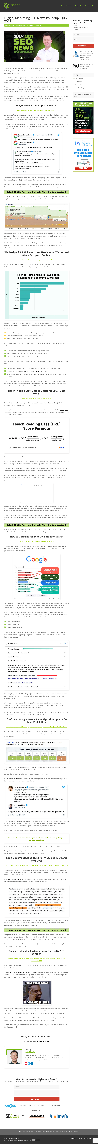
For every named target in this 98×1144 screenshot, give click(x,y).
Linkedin (91, 1138)
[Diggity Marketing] (12, 5)
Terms (57, 1131)
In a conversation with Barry (13, 779)
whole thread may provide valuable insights (21, 972)
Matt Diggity (10, 25)
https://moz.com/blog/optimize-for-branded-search (36, 541)
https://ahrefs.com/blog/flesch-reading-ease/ (37, 398)
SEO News (38, 25)
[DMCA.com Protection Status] (36, 1140)
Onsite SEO (78, 85)
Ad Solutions (37, 1131)
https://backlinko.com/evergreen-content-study (36, 260)
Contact (87, 6)
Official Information (74, 1131)
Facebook (73, 1138)
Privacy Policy (63, 1131)
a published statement (13, 879)
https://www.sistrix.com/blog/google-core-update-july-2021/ (37, 110)
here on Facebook (43, 1041)
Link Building (79, 88)
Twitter (80, 1138)
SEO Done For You (28, 1131)
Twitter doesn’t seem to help (29, 371)
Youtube (85, 1138)
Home (63, 6)
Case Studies (79, 79)
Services (69, 6)
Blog (76, 6)
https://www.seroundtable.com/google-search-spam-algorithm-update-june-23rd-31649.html (36, 727)
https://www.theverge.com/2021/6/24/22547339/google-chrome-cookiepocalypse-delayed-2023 (37, 865)
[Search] (92, 5)
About (81, 6)
